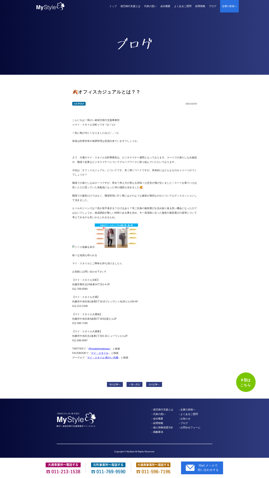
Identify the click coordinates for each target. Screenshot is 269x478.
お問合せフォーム (190, 427)
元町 (78, 103)
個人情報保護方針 (163, 427)
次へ (154, 384)
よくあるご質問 (182, 6)
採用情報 (200, 6)
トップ (113, 6)
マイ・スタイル (100, 353)
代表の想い (150, 6)
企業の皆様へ (229, 6)
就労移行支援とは (130, 6)
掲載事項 (158, 432)
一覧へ (134, 384)
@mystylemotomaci (99, 348)
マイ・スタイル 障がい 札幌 (102, 357)
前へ (114, 384)
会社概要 (165, 6)
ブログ (212, 6)
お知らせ (185, 418)
